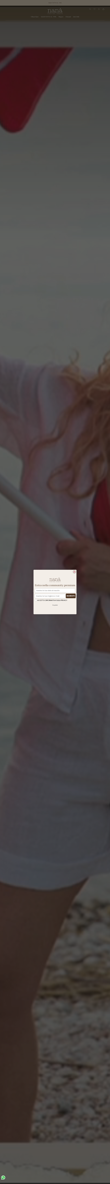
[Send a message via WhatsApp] (3, 1177)
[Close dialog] (74, 571)
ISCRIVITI (71, 596)
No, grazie (55, 605)
